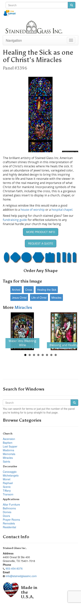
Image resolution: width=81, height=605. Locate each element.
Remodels (9, 523)
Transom (8, 494)
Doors (6, 516)
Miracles (56, 297)
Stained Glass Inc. (15, 548)
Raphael (8, 483)
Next (72, 331)
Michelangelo (11, 475)
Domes (7, 512)
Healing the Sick (46, 289)
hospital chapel (61, 210)
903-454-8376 (14, 568)
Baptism (7, 442)
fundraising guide (15, 220)
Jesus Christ (19, 297)
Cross (28, 289)
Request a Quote (40, 243)
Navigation (14, 40)
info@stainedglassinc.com (21, 576)
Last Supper (10, 446)
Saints (6, 461)
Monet (6, 479)
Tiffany (7, 490)
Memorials (9, 454)
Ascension (9, 439)
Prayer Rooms (11, 519)
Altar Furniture (11, 504)
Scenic (7, 487)
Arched (16, 289)
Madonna (8, 450)
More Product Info (40, 232)
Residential (9, 527)
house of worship (33, 210)
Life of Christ (39, 297)
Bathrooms (9, 508)
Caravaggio (10, 472)
